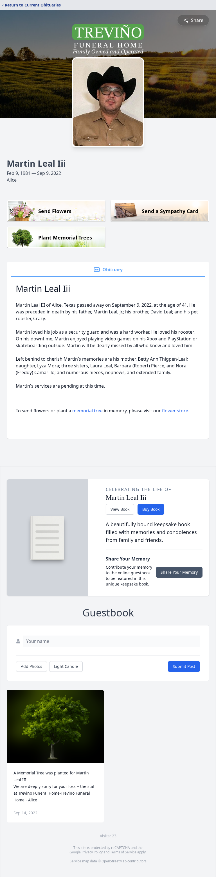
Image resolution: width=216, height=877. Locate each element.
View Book (120, 509)
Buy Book (150, 509)
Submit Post (184, 666)
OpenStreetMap (114, 861)
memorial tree (87, 411)
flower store (175, 411)
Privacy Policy (92, 852)
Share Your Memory (179, 572)
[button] (55, 726)
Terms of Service (123, 852)
